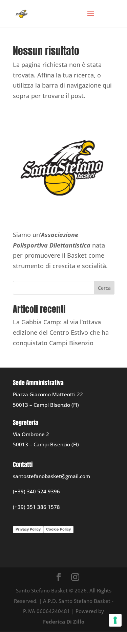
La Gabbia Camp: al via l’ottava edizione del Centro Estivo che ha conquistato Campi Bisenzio (61, 332)
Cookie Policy (58, 529)
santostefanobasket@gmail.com (51, 476)
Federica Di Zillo (63, 621)
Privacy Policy (28, 529)
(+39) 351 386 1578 (36, 507)
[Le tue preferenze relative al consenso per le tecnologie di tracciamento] (115, 620)
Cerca (104, 288)
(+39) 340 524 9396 (36, 491)
